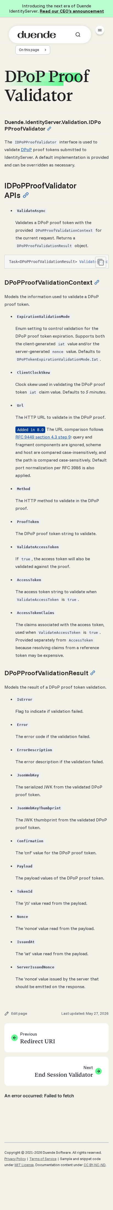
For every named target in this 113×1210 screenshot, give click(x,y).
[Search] (78, 34)
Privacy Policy (15, 1159)
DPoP (26, 149)
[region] (56, 262)
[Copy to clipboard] (100, 262)
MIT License (24, 1165)
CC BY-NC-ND (95, 1165)
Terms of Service (42, 1159)
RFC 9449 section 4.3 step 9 (43, 437)
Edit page (19, 1013)
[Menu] (99, 30)
